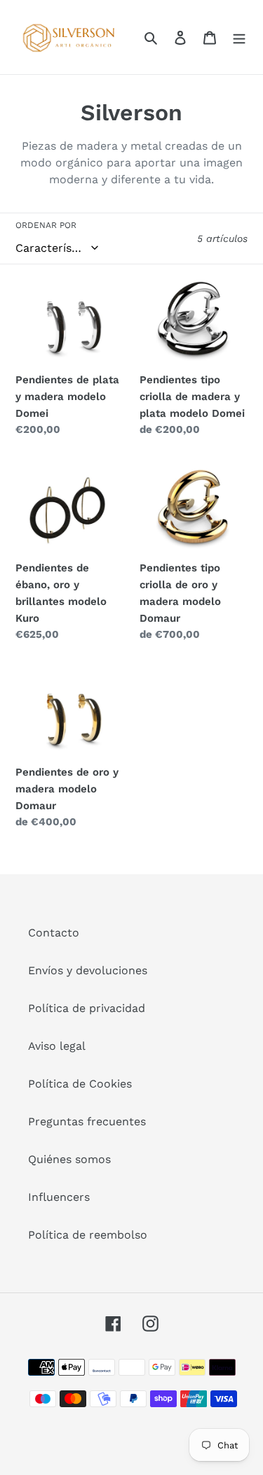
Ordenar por (45, 225)
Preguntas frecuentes (87, 1121)
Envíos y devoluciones (87, 970)
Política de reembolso (87, 1234)
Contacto (53, 932)
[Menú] (239, 37)
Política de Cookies (80, 1083)
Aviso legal (57, 1046)
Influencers (59, 1197)
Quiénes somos (69, 1159)
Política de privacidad (86, 1008)
